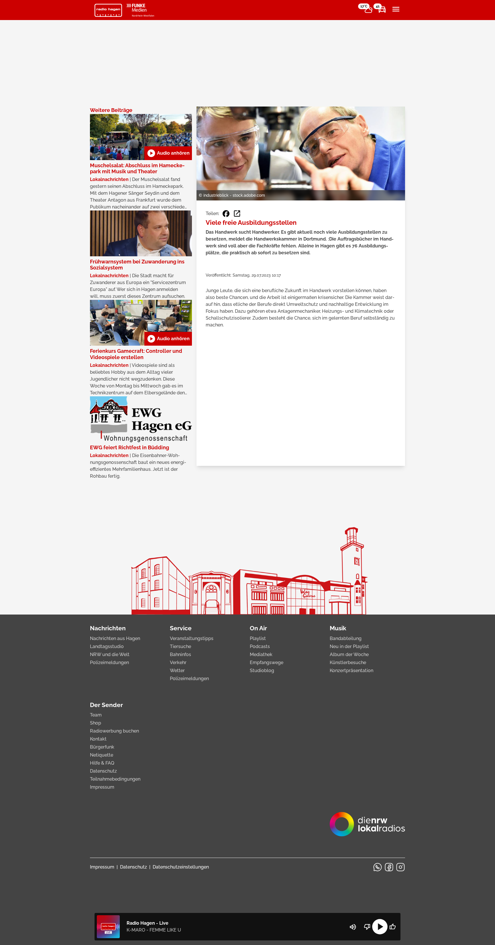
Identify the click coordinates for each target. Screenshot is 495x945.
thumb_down (367, 926)
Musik (338, 628)
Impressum (102, 787)
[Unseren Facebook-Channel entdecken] (389, 867)
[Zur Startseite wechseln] (108, 10)
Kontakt (98, 739)
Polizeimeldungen (109, 662)
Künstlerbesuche (348, 662)
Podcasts (260, 646)
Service (181, 628)
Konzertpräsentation (351, 670)
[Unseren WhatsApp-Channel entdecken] (377, 867)
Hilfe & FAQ (102, 763)
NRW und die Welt (109, 654)
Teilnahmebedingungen (115, 779)
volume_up (353, 927)
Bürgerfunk (102, 747)
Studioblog (262, 670)
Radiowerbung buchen (114, 731)
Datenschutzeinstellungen (181, 867)
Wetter (177, 670)
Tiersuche (180, 646)
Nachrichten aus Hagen (115, 638)
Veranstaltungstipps (191, 638)
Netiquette (101, 755)
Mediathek (261, 654)
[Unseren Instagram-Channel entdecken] (400, 867)
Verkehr (178, 662)
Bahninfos (180, 654)
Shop (95, 723)
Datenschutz (103, 771)
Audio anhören (168, 153)
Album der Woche (349, 654)
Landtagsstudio (107, 646)
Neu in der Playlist (349, 646)
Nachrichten (108, 628)
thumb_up (392, 926)
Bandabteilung (346, 638)
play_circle (380, 927)
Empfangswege (266, 662)
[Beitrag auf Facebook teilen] (226, 213)
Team (96, 715)
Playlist (258, 638)
